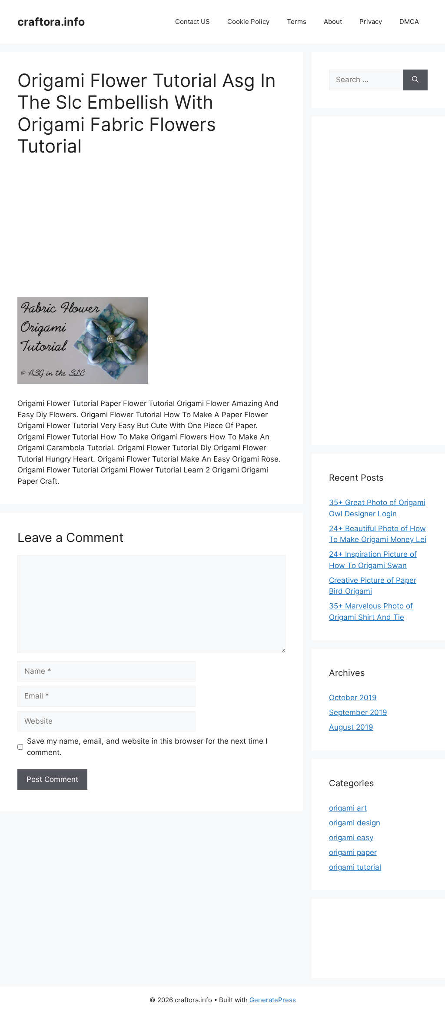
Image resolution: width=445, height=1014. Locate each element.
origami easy (351, 837)
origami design (354, 822)
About (333, 21)
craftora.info (51, 21)
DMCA (409, 21)
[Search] (415, 80)
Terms (296, 21)
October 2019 (353, 697)
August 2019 (351, 727)
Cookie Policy (248, 21)
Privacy (370, 21)
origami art (348, 808)
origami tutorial (355, 867)
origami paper (353, 852)
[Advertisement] (151, 233)
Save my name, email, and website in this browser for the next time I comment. (147, 747)
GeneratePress (272, 1000)
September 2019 (358, 712)
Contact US (192, 21)
